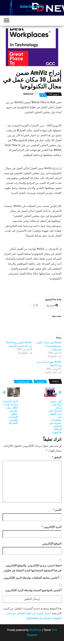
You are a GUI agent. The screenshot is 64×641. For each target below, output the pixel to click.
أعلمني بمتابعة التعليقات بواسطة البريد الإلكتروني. (31, 577)
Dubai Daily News (32, 6)
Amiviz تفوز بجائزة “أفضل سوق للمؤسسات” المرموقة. (48, 346)
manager (28, 94)
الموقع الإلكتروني (51, 543)
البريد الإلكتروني (51, 526)
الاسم (57, 509)
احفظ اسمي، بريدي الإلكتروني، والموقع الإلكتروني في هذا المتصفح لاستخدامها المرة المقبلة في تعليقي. (32, 568)
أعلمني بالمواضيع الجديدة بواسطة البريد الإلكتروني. (33, 590)
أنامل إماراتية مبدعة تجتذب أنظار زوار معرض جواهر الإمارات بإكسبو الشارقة (10, 412)
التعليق (56, 457)
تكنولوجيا (40, 381)
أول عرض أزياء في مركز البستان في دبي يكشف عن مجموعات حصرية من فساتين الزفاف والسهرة (55, 417)
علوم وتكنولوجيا (23, 381)
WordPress (35, 630)
